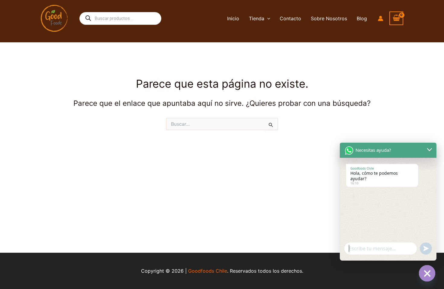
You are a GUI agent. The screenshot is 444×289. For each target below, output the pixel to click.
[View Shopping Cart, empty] (396, 18)
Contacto (290, 18)
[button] (267, 18)
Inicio (233, 18)
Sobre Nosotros (329, 18)
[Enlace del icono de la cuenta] (380, 18)
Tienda (256, 18)
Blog (362, 18)
